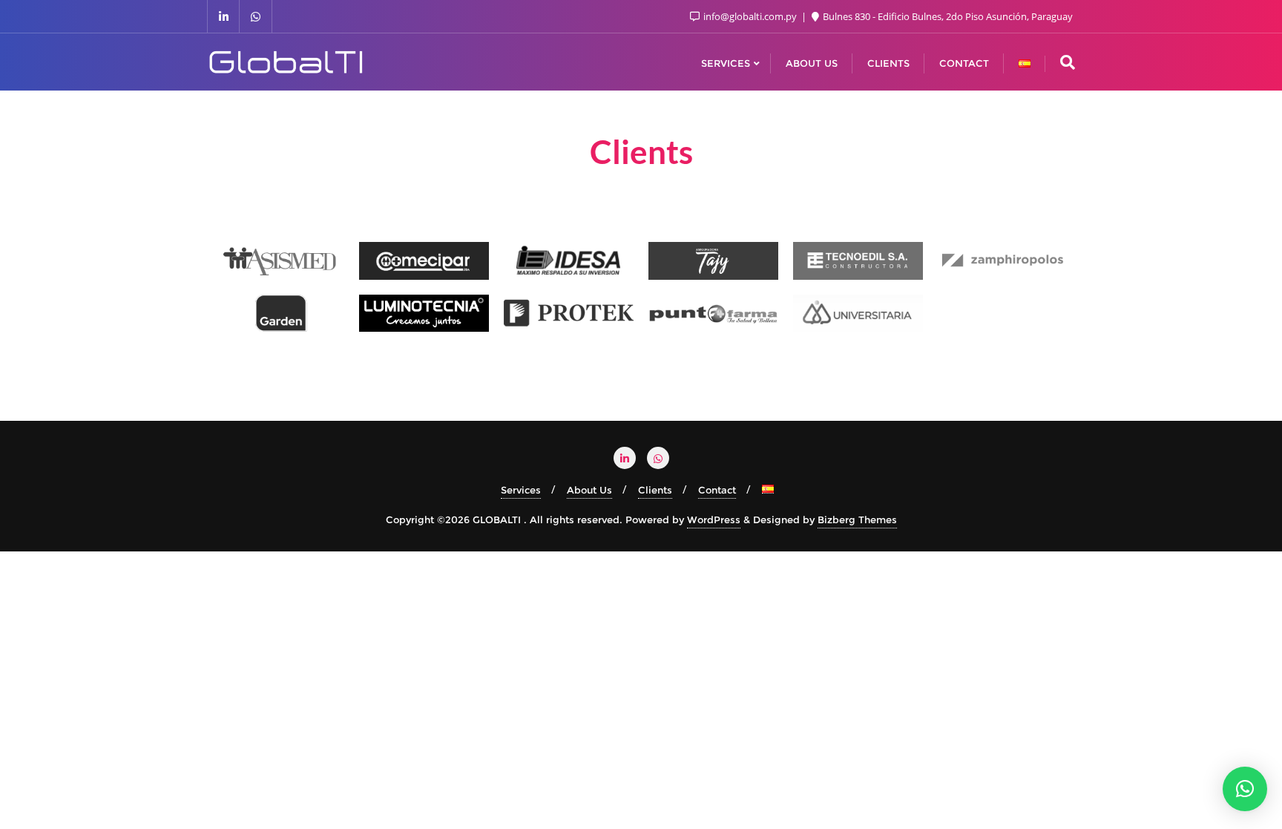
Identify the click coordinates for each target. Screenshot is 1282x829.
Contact (717, 490)
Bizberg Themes (857, 519)
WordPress (713, 519)
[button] (1245, 789)
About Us (589, 490)
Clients (655, 490)
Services (521, 490)
